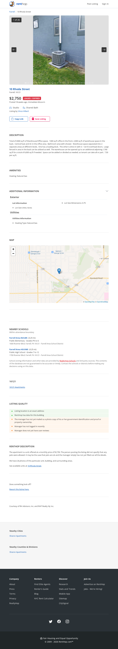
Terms (12, 593)
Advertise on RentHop (94, 584)
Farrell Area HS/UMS (18, 349)
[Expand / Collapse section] (107, 191)
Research (63, 584)
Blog (36, 593)
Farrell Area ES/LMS (18, 338)
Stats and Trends (67, 589)
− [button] (13, 253)
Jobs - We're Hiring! (93, 589)
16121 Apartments (17, 387)
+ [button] (13, 249)
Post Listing (92, 3)
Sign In (105, 3)
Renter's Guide (41, 589)
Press (12, 589)
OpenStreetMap (102, 302)
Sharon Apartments (17, 536)
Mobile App (64, 593)
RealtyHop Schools (68, 360)
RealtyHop (14, 603)
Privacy (12, 598)
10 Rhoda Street (19, 89)
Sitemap (63, 598)
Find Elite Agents (42, 584)
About (12, 584)
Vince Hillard (23, 111)
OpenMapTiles (90, 302)
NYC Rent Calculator (44, 598)
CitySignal (63, 603)
